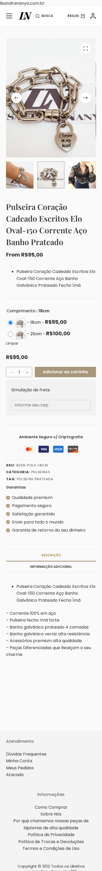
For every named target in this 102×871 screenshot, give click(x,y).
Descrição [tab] (51, 555)
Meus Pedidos (20, 768)
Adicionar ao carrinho (65, 372)
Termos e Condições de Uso (51, 848)
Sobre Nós (51, 814)
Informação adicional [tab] (51, 566)
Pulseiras (40, 472)
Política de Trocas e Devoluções (51, 842)
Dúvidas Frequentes (26, 754)
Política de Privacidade (51, 835)
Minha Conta (19, 761)
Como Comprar (51, 807)
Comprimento (21, 311)
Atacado (15, 775)
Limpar (12, 343)
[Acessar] (93, 16)
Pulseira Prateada (35, 479)
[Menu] (9, 16)
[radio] (38, 322)
